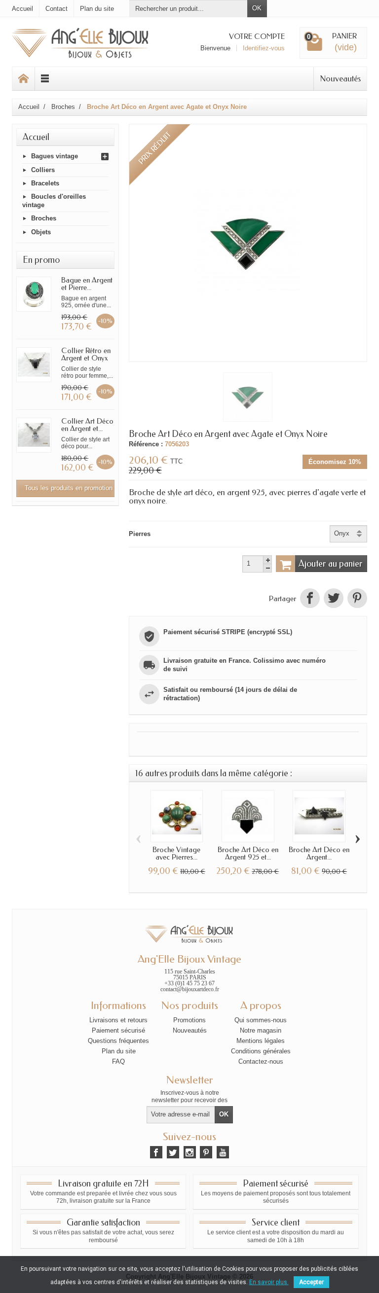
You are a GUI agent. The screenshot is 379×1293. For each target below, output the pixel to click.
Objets (41, 232)
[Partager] (310, 599)
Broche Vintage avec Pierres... (176, 853)
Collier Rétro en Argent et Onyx (86, 354)
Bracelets (45, 183)
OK (257, 8)
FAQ (118, 1061)
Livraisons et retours (118, 1020)
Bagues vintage (54, 156)
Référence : (146, 444)
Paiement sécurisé (118, 1030)
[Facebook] (156, 1152)
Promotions (189, 1020)
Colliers (43, 170)
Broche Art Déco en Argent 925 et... (248, 853)
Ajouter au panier (331, 563)
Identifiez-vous (264, 48)
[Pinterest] (356, 599)
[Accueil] (23, 78)
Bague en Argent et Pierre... (87, 284)
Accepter (311, 1282)
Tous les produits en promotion (69, 488)
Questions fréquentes (118, 1040)
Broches (43, 218)
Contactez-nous (260, 1061)
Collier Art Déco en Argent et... (87, 425)
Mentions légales (260, 1040)
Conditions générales (261, 1051)
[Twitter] (173, 1152)
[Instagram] (190, 1152)
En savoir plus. (269, 1282)
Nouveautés (340, 78)
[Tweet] (333, 599)
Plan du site (119, 1051)
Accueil (36, 137)
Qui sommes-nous (260, 1020)
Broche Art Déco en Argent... (319, 853)
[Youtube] (223, 1152)
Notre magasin (260, 1030)
